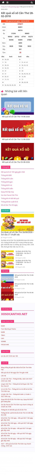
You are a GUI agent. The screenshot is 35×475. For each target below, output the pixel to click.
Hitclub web (5, 344)
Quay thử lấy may (7, 192)
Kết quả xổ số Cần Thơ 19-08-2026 (16, 116)
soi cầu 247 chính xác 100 (9, 356)
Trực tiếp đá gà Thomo (8, 329)
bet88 (3, 332)
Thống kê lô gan (7, 182)
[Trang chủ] (3, 2)
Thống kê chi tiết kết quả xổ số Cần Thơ (14, 410)
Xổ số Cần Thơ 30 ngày (9, 205)
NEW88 (3, 341)
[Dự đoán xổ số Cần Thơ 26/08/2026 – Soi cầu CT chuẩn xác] (17, 215)
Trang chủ (4, 7)
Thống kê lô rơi (6, 185)
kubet (3, 326)
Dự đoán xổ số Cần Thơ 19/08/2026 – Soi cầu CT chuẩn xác (23, 253)
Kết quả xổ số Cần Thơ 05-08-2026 (16, 162)
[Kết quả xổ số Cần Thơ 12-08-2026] (17, 121)
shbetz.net (3, 457)
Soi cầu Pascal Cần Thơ (9, 195)
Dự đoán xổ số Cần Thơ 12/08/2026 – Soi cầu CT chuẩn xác (23, 262)
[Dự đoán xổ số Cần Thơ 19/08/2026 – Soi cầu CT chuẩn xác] (8, 251)
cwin (2, 338)
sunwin (12, 471)
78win (3, 335)
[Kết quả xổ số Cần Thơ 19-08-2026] (17, 99)
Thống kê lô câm (7, 179)
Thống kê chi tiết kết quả (10, 198)
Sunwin (2, 469)
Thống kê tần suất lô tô (9, 202)
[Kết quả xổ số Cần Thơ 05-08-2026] (17, 144)
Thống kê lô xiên (7, 188)
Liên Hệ (3, 376)
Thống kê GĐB (6, 175)
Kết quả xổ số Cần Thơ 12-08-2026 (16, 139)
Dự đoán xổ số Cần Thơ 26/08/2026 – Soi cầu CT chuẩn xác (17, 233)
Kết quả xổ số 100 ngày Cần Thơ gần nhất (14, 373)
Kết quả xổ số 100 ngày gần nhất (13, 172)
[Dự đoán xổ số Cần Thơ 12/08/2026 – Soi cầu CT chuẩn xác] (8, 261)
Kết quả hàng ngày (13, 7)
